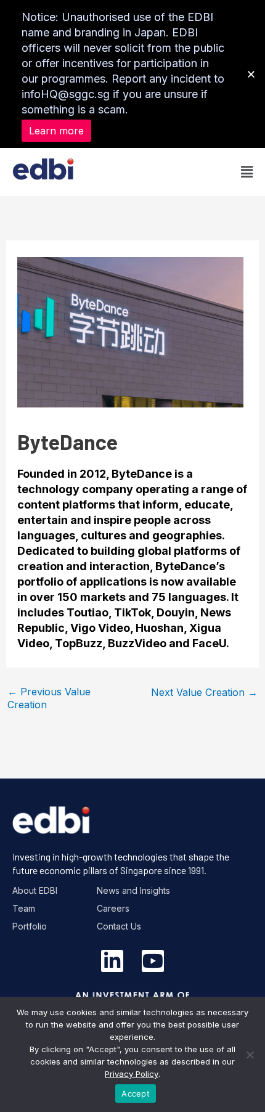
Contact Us (119, 926)
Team (23, 908)
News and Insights (133, 890)
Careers (113, 908)
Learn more (56, 131)
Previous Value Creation (49, 696)
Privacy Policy (131, 1074)
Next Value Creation (204, 692)
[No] (249, 1055)
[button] (192, 172)
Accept (135, 1093)
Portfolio (29, 926)
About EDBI (34, 890)
